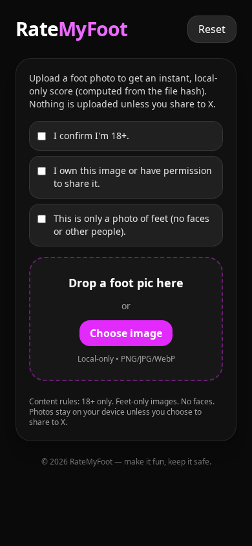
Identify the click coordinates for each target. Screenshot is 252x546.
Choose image (126, 333)
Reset (212, 29)
